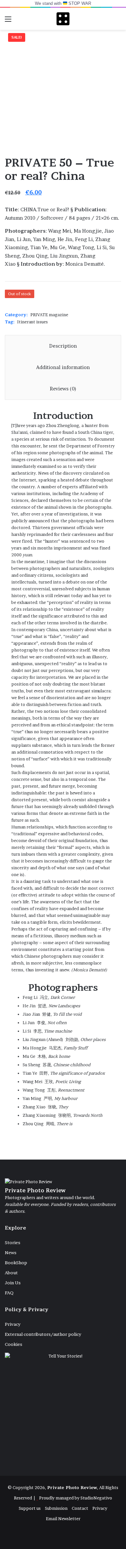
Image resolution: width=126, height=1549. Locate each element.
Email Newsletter (63, 1518)
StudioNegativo (96, 1497)
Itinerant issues (32, 321)
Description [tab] (63, 346)
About (11, 1272)
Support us (30, 1508)
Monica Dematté (89, 969)
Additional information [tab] (63, 367)
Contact (80, 1508)
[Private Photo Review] (63, 18)
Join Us (13, 1282)
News (10, 1252)
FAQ (9, 1292)
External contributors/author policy (43, 1334)
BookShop (16, 1262)
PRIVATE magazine (49, 314)
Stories (12, 1242)
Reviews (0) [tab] (63, 389)
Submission (56, 1508)
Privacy (12, 1324)
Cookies (13, 1344)
